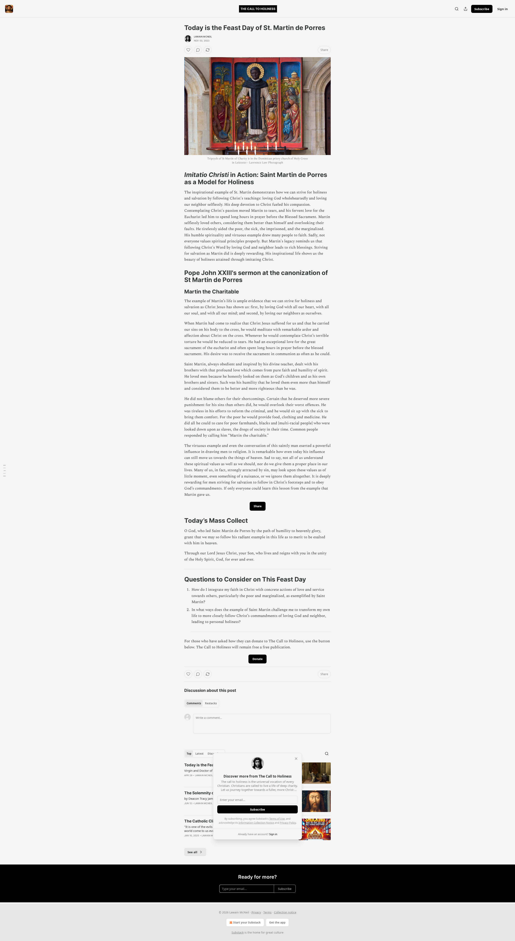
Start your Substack (247, 922)
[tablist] (201, 703)
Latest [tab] (199, 753)
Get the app (277, 922)
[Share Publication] (465, 9)
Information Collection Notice (256, 822)
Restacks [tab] (211, 703)
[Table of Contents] (4, 470)
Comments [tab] (194, 703)
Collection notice (285, 912)
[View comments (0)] (198, 50)
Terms (267, 912)
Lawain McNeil (203, 36)
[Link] (178, 178)
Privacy (256, 912)
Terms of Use (277, 818)
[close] (296, 758)
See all (192, 852)
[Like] (188, 50)
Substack (238, 932)
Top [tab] (189, 753)
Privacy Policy (288, 822)
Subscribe (481, 9)
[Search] (457, 9)
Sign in (502, 9)
